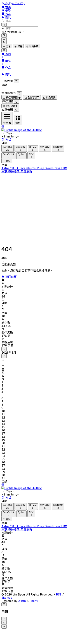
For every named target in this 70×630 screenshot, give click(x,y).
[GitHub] (3, 139)
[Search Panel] (4, 25)
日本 (64, 168)
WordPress (53, 168)
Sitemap (6, 597)
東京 (4, 171)
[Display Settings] (4, 35)
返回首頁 (10, 276)
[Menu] (4, 50)
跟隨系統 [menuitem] (33, 46)
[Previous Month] (4, 349)
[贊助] (10, 139)
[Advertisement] (35, 207)
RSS (59, 594)
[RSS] (7, 139)
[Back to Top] (4, 627)
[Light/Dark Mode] (4, 40)
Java (22, 168)
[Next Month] (4, 356)
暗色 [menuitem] (19, 46)
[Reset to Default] (16, 81)
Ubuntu (31, 168)
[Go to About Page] (35, 128)
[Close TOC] (4, 619)
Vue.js (41, 168)
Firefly (34, 600)
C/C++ (14, 168)
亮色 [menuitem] (8, 46)
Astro (5, 168)
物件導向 (14, 171)
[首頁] (4, 623)
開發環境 (26, 171)
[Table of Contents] (4, 604)
